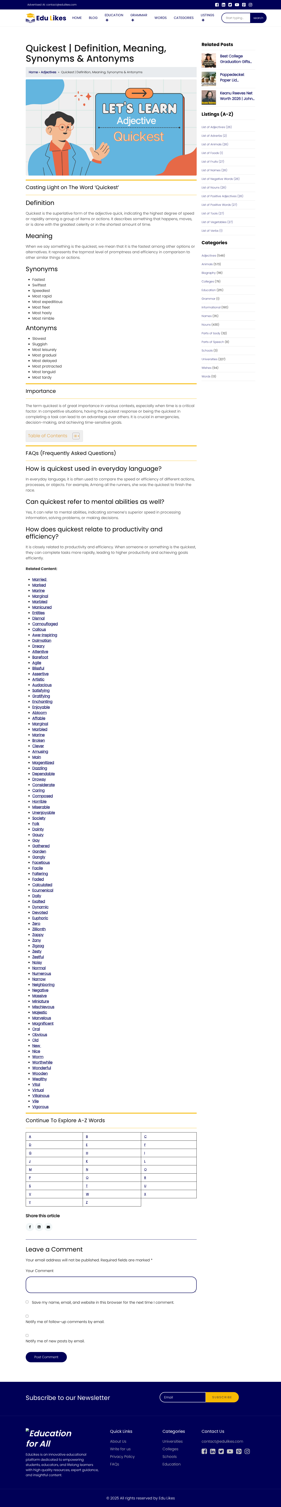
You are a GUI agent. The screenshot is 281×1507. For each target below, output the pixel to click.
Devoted (40, 912)
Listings (207, 15)
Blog (93, 17)
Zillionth (39, 929)
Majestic (39, 1012)
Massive (39, 995)
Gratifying (41, 696)
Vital (36, 1084)
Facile (37, 868)
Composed (42, 795)
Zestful (38, 956)
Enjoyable (41, 707)
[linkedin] (223, 5)
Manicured (42, 607)
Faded (38, 879)
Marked (39, 585)
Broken (38, 740)
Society (38, 818)
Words (160, 17)
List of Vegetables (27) (217, 222)
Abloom (39, 712)
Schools (207, 350)
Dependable (43, 773)
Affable (38, 718)
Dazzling (39, 768)
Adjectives (48, 72)
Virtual (38, 1090)
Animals (207, 264)
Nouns (206, 325)
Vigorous (40, 1106)
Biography (209, 273)
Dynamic (40, 906)
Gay (36, 840)
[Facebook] (217, 5)
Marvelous (41, 1017)
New (36, 1045)
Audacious (42, 684)
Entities (38, 612)
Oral (36, 1029)
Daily (36, 895)
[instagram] (250, 5)
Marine (38, 590)
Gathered (41, 845)
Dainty (38, 829)
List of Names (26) (214, 170)
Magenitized (43, 762)
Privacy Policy (122, 1456)
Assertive (40, 673)
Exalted (38, 901)
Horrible (39, 801)
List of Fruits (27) (213, 162)
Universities (209, 359)
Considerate (43, 784)
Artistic (38, 679)
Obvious (39, 1034)
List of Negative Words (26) (221, 179)
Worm (37, 1056)
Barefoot (40, 657)
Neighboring (43, 984)
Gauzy (38, 834)
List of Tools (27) (213, 213)
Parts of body (211, 333)
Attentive (40, 651)
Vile (35, 1101)
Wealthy (39, 1078)
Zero (36, 923)
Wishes (206, 368)
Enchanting (42, 701)
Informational (211, 307)
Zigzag (38, 945)
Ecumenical (42, 890)
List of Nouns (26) (214, 187)
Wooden (40, 1073)
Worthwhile (42, 1062)
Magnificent (42, 1023)
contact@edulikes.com (61, 5)
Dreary (38, 646)
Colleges (208, 281)
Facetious (41, 862)
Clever (38, 745)
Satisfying (41, 690)
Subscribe (222, 1397)
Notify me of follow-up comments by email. (65, 1321)
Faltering (40, 873)
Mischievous (43, 1006)
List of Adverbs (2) (214, 136)
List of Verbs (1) (212, 231)
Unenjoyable (43, 812)
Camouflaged (45, 623)
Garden (39, 851)
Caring (38, 790)
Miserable (41, 807)
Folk (35, 823)
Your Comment (39, 1270)
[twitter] (230, 5)
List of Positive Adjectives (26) (222, 196)
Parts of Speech (213, 342)
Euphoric (40, 918)
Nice (36, 1051)
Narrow (39, 979)
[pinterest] (244, 5)
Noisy (37, 962)
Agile (36, 662)
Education (114, 15)
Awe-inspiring (44, 634)
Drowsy (39, 779)
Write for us (120, 1448)
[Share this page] (48, 1227)
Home (77, 17)
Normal (39, 967)
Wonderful (41, 1067)
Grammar (138, 15)
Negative (40, 990)
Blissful (38, 668)
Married (39, 579)
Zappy (38, 934)
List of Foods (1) (212, 153)
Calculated (42, 884)
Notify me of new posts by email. (55, 1341)
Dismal (38, 618)
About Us (118, 1441)
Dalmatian (41, 640)
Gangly (38, 856)
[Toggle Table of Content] (74, 436)
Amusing (40, 751)
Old (35, 1040)
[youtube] (237, 5)
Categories (184, 17)
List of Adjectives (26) (217, 127)
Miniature (40, 1001)
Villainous (40, 1095)
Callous (39, 629)
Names (207, 316)
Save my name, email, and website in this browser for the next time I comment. (103, 1302)
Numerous (41, 973)
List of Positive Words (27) (219, 205)
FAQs (114, 1464)
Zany (36, 940)
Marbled (39, 601)
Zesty (37, 951)
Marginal (40, 596)
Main (36, 757)
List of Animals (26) (215, 144)
